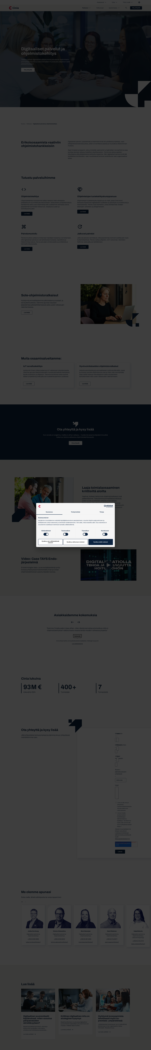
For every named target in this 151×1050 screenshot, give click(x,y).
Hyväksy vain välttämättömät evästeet (50, 542)
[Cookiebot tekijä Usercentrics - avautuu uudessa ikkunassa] (105, 506)
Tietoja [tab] (102, 512)
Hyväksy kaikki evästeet (100, 542)
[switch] (65, 534)
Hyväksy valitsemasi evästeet (75, 542)
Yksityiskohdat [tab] (75, 512)
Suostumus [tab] (49, 512)
